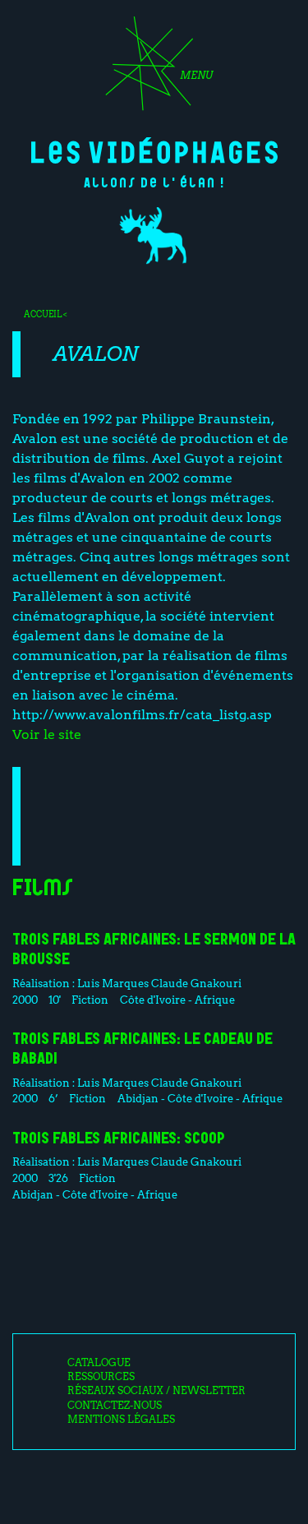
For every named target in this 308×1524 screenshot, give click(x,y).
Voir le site (46, 734)
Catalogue (99, 1363)
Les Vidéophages (154, 150)
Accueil (43, 314)
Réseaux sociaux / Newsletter (156, 1391)
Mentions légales (121, 1419)
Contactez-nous (114, 1405)
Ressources (101, 1377)
